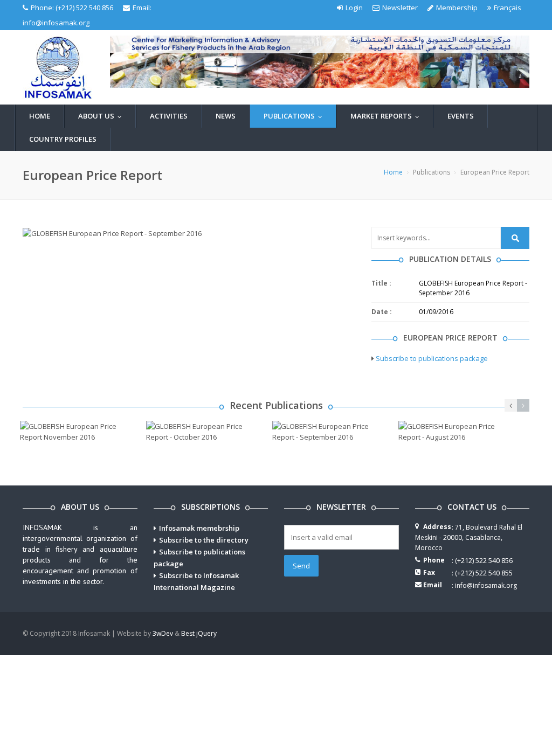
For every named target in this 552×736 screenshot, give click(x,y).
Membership (457, 7)
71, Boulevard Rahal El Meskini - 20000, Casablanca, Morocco (468, 537)
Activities (169, 116)
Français (507, 7)
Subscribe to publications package (432, 358)
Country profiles (62, 139)
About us (102, 116)
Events (460, 116)
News (226, 116)
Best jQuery (199, 633)
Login (354, 7)
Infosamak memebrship (199, 528)
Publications (295, 116)
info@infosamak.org (56, 22)
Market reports (387, 116)
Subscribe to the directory (204, 540)
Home (39, 116)
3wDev (163, 633)
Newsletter (400, 7)
